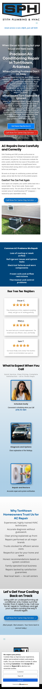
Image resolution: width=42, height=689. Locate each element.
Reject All (20, 676)
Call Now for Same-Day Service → (21, 132)
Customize (20, 672)
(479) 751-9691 (21, 410)
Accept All (20, 680)
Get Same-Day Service (20, 126)
